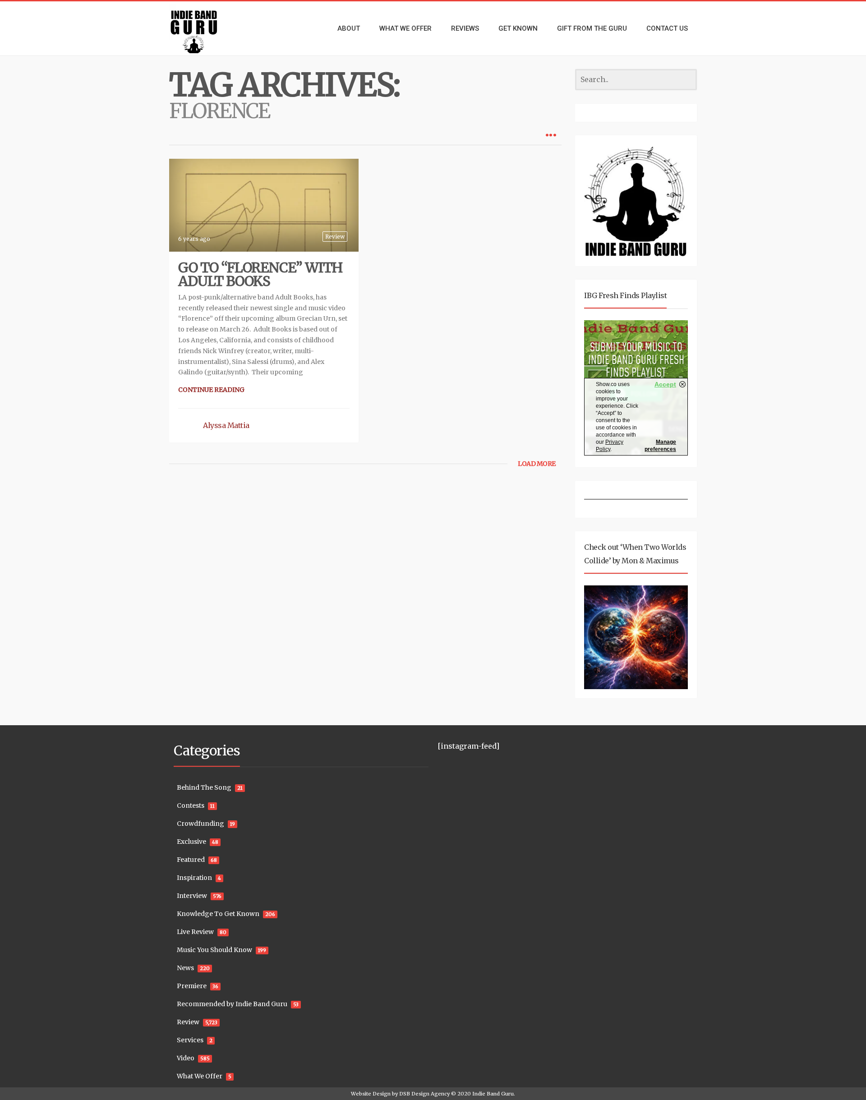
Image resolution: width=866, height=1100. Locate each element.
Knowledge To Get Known (218, 914)
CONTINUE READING (211, 390)
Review (335, 236)
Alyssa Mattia (226, 425)
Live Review (195, 932)
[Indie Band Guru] (207, 28)
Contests (190, 805)
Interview (192, 896)
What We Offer (199, 1076)
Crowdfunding (200, 823)
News (185, 968)
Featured (191, 860)
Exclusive (191, 842)
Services (190, 1040)
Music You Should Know (214, 950)
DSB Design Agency (424, 1094)
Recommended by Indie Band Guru (232, 1004)
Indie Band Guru (493, 1094)
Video (185, 1058)
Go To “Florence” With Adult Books (260, 274)
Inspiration (194, 878)
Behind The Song (204, 787)
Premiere (192, 986)
